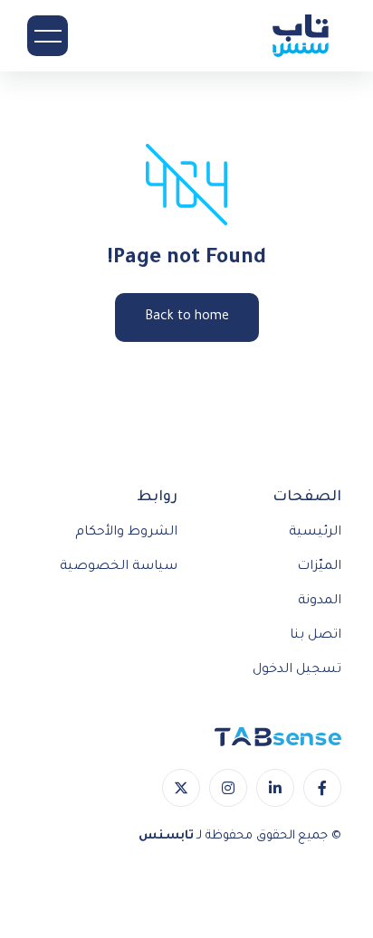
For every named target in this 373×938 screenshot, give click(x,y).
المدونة (319, 601)
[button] (47, 35)
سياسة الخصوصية (118, 567)
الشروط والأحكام (126, 533)
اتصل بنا (315, 636)
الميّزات (319, 567)
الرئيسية (315, 533)
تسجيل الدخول (297, 670)
